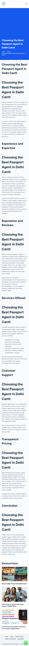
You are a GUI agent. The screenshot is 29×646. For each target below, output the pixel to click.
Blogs (11, 636)
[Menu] (26, 3)
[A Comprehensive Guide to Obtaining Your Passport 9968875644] (14, 617)
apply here (11, 554)
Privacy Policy (19, 636)
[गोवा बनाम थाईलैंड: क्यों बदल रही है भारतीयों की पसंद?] (14, 574)
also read (4, 136)
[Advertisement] (14, 21)
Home (6, 636)
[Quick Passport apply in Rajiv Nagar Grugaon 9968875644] (14, 594)
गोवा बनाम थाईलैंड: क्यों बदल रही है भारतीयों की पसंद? (14, 584)
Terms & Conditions (10, 639)
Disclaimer (21, 639)
